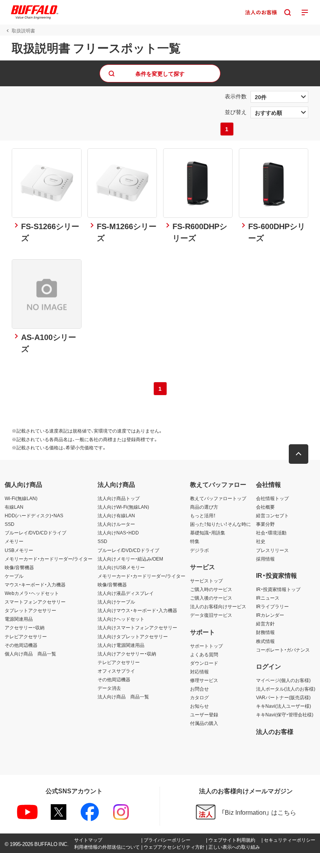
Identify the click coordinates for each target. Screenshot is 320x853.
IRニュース (267, 597)
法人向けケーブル (116, 601)
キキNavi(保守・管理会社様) (284, 714)
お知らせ (199, 705)
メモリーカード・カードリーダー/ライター (48, 558)
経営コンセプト (272, 515)
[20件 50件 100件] (279, 97)
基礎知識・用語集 (207, 532)
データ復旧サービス (211, 614)
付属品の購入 (204, 723)
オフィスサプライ (116, 670)
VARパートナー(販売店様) (283, 697)
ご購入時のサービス (211, 589)
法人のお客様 (274, 731)
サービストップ (206, 580)
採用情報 (265, 558)
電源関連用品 (19, 618)
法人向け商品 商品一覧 (123, 696)
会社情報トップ (272, 498)
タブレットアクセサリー (30, 610)
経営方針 (265, 623)
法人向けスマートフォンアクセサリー (137, 627)
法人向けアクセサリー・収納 (127, 653)
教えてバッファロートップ (218, 498)
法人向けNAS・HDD (118, 532)
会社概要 (265, 506)
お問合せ (199, 688)
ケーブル (14, 575)
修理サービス (204, 680)
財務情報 (265, 632)
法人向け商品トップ (119, 498)
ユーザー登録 (204, 714)
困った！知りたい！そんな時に (220, 523)
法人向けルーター (116, 523)
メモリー (14, 541)
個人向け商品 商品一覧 (30, 653)
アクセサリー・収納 (24, 627)
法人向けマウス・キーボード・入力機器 (137, 610)
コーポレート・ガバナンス (283, 649)
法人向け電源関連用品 (121, 644)
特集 (194, 541)
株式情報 (265, 641)
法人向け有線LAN (116, 515)
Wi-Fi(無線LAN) (21, 498)
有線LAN (14, 506)
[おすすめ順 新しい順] (279, 112)
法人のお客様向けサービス (218, 606)
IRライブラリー (272, 606)
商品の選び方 (204, 506)
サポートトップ (206, 645)
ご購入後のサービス (211, 597)
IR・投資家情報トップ (278, 589)
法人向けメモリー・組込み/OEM (130, 558)
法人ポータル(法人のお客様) (285, 688)
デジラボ (199, 550)
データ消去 (109, 687)
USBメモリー (19, 550)
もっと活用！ (203, 515)
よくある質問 (204, 654)
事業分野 (265, 523)
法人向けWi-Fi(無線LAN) (123, 506)
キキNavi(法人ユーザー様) (283, 705)
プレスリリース (272, 550)
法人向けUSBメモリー (121, 567)
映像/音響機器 (19, 567)
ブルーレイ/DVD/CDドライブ (35, 532)
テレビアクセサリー (26, 636)
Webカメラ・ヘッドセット (32, 593)
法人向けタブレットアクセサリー (133, 636)
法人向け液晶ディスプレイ (126, 593)
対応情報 (199, 671)
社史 (260, 541)
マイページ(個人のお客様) (283, 680)
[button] (298, 454)
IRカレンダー (270, 614)
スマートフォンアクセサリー (35, 601)
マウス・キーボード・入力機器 (35, 584)
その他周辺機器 (21, 644)
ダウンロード (204, 662)
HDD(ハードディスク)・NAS (34, 515)
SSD (9, 523)
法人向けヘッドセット (121, 618)
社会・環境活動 (271, 532)
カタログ (199, 697)
